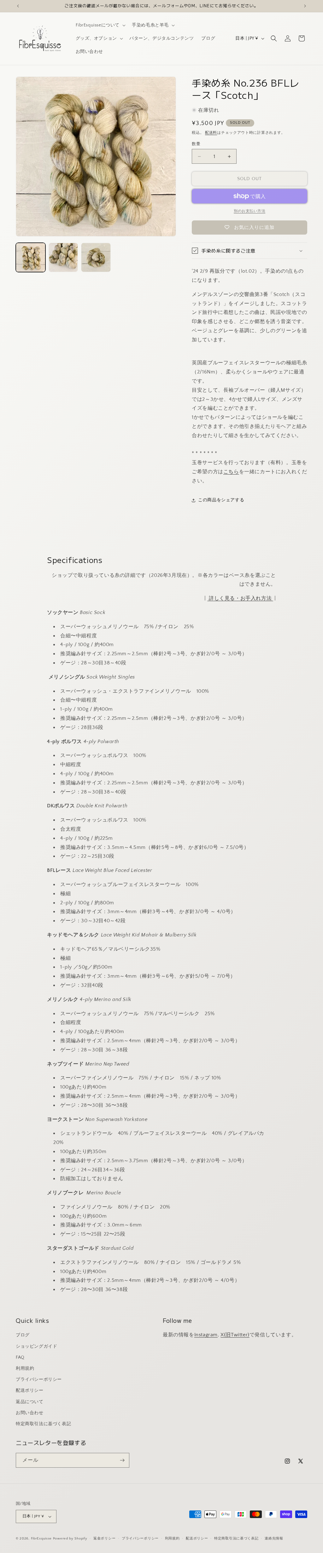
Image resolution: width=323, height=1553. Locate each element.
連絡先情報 (274, 1538)
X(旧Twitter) (235, 1335)
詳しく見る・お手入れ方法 (240, 598)
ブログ (23, 1335)
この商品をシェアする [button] (221, 500)
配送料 (211, 133)
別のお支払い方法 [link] (249, 211)
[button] (100, 25)
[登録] (122, 1460)
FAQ (20, 1357)
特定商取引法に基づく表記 (43, 1423)
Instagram (206, 1335)
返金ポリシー (104, 1538)
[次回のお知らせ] (305, 6)
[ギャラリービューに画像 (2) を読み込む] (63, 257)
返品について (30, 1401)
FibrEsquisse (41, 1538)
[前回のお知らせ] (18, 6)
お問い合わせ (30, 1412)
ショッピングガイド (36, 1346)
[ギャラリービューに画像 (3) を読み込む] (96, 257)
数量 (196, 144)
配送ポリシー (30, 1390)
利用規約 (25, 1368)
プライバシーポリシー (39, 1379)
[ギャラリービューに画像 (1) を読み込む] (30, 257)
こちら (231, 472)
